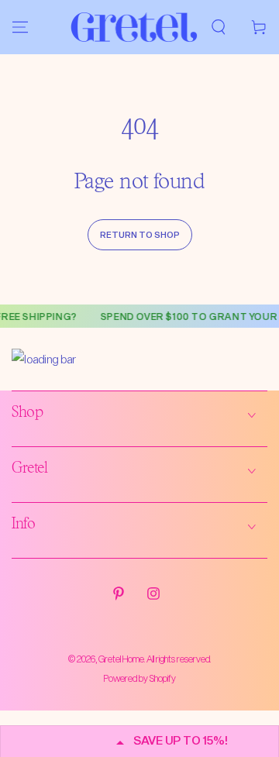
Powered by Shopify (140, 678)
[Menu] (20, 27)
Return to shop (140, 234)
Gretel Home (121, 658)
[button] (218, 27)
